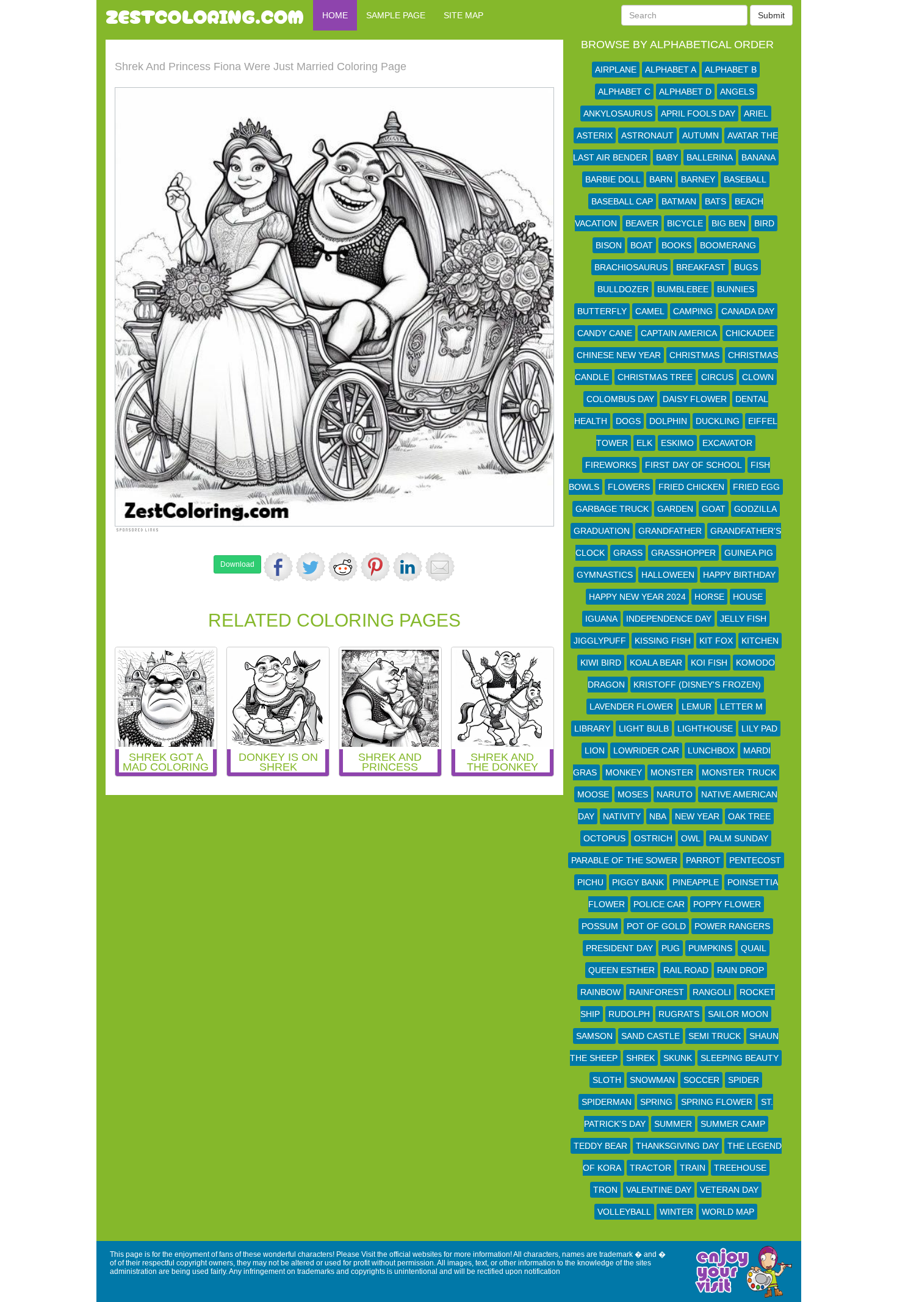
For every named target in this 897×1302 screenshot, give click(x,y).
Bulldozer (623, 289)
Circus (717, 377)
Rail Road (685, 970)
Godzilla (755, 509)
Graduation (602, 531)
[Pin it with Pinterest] (375, 566)
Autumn (700, 135)
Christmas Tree (655, 377)
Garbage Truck (612, 509)
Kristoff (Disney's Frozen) (697, 684)
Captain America (679, 333)
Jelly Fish (743, 619)
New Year (697, 816)
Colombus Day (620, 399)
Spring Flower (716, 1102)
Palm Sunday (738, 838)
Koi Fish (709, 662)
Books (676, 245)
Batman (678, 201)
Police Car (659, 904)
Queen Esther (621, 970)
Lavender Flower (631, 706)
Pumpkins (710, 948)
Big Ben (728, 223)
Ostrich (653, 838)
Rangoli (712, 992)
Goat (714, 509)
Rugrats (678, 1014)
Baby (667, 157)
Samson (594, 1036)
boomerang (728, 245)
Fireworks (610, 465)
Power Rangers (732, 926)
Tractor (650, 1168)
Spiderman (607, 1102)
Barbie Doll (613, 179)
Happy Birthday (739, 575)
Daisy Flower (695, 399)
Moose (593, 794)
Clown (758, 377)
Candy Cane (604, 333)
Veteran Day (729, 1190)
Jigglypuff (600, 641)
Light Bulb (644, 728)
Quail (753, 948)
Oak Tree (749, 816)
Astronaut (647, 135)
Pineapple (695, 882)
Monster (671, 772)
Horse (709, 597)
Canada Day (747, 311)
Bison (609, 245)
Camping (693, 311)
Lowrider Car (646, 750)
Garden (675, 509)
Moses (633, 794)
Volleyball (624, 1212)
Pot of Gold (656, 926)
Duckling (718, 421)
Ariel (756, 113)
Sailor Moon (738, 1014)
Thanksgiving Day (677, 1146)
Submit (771, 15)
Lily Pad (759, 728)
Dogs (628, 421)
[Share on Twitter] (310, 566)
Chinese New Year (619, 355)
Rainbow (600, 992)
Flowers (629, 487)
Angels (737, 91)
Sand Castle (650, 1036)
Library (592, 728)
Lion (595, 750)
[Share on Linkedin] (407, 566)
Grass (628, 553)
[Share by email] (440, 566)
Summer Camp (733, 1124)
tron (605, 1190)
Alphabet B (731, 69)
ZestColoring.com (205, 15)
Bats (715, 201)
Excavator (727, 443)
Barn (660, 179)
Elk (644, 443)
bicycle (685, 223)
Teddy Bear (600, 1146)
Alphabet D (685, 91)
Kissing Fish (663, 641)
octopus (604, 838)
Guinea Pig (748, 553)
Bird (764, 223)
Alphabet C (624, 91)
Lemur (696, 706)
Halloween (667, 575)
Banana (758, 157)
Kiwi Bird (600, 662)
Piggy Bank (638, 882)
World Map (728, 1212)
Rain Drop (740, 970)
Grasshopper (683, 553)
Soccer (701, 1080)
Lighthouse (705, 728)
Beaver (641, 223)
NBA (657, 816)
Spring (656, 1102)
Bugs (746, 267)
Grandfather (670, 531)
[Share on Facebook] (278, 566)
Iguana (601, 619)
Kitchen (760, 641)
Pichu (590, 882)
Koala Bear (656, 662)
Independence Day (668, 619)
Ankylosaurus (617, 113)
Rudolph (629, 1014)
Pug (670, 948)
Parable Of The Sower (624, 860)
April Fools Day (698, 113)
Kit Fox (716, 641)
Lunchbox (711, 750)
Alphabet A (670, 69)
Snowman (652, 1080)
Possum (600, 926)
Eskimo (677, 443)
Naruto (675, 794)
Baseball (745, 179)
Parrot (703, 860)
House (748, 597)
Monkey (623, 772)
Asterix (595, 135)
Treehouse (740, 1168)
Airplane (615, 69)
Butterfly (602, 311)
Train (692, 1168)
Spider (743, 1080)
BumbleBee (682, 289)
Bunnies (735, 289)
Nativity (622, 816)
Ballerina (709, 157)
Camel (650, 311)
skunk (677, 1058)
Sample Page (395, 15)
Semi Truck (714, 1036)
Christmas (694, 355)
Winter (676, 1212)
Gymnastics (605, 575)
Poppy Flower (727, 904)
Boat (641, 245)
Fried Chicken (691, 487)
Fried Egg (756, 487)
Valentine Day (658, 1190)
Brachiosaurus (631, 267)
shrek (640, 1058)
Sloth (607, 1080)
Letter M (741, 706)
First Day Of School (693, 465)
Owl (691, 838)
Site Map (463, 15)
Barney (698, 179)
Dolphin (668, 421)
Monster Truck (739, 772)
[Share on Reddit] (343, 566)
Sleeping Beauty (740, 1058)
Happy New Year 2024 (637, 597)
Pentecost (755, 860)
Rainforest (656, 992)
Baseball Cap (622, 201)
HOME (335, 15)
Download (237, 564)
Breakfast (701, 267)
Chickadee (750, 333)
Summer (673, 1124)
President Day (619, 948)
